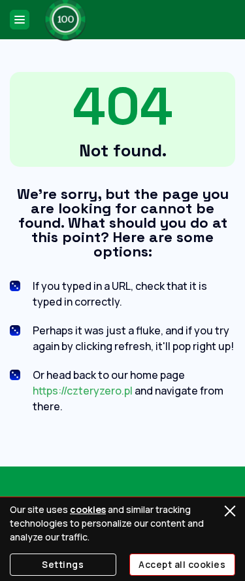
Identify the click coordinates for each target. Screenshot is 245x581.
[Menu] (19, 19)
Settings (63, 564)
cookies (88, 509)
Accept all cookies (182, 564)
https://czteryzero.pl (83, 390)
